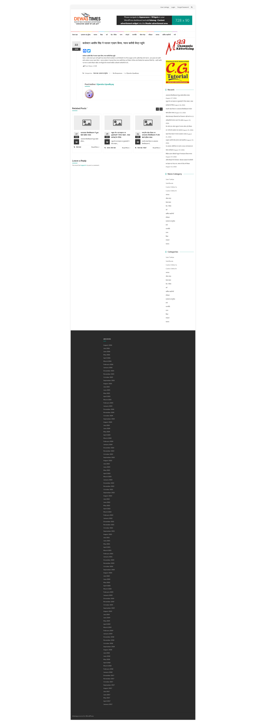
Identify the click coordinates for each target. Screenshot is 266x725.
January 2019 (107, 634)
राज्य (121, 35)
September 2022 (109, 492)
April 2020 (106, 586)
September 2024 (109, 419)
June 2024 (106, 428)
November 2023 (108, 451)
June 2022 (106, 502)
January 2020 (107, 595)
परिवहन (150, 35)
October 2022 (108, 489)
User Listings (164, 7)
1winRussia (169, 183)
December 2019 (108, 598)
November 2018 (108, 640)
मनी (175, 35)
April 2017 (106, 701)
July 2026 (106, 348)
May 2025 (106, 393)
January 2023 (107, 480)
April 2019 (106, 624)
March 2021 (107, 550)
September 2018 (109, 646)
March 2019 (107, 627)
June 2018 (106, 656)
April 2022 (106, 508)
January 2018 (107, 672)
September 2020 (109, 569)
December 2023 (108, 448)
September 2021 (109, 531)
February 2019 (108, 630)
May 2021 (106, 544)
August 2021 (107, 534)
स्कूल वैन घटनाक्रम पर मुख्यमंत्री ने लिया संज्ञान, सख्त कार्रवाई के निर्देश (120, 135)
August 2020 (107, 573)
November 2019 (108, 601)
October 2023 (108, 454)
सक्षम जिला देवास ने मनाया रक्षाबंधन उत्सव (176, 134)
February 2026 (108, 364)
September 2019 (109, 608)
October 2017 (108, 682)
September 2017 (109, 685)
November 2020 (108, 563)
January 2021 (107, 557)
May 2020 (106, 582)
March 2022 (107, 512)
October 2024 (108, 415)
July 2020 (106, 576)
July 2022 (106, 499)
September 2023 (109, 457)
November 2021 (108, 525)
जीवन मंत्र (142, 35)
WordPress (90, 716)
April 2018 (106, 662)
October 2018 (108, 643)
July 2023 (106, 464)
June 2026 (106, 351)
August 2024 (107, 422)
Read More (95, 147)
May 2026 (106, 355)
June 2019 (106, 617)
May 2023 (106, 470)
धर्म (107, 35)
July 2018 (106, 653)
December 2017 (108, 675)
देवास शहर (75, 35)
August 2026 (107, 345)
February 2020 (108, 592)
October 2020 (108, 566)
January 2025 (107, 406)
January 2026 (107, 367)
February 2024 (108, 441)
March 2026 (107, 361)
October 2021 (108, 528)
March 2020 (107, 589)
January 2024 (107, 444)
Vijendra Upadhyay (132, 73)
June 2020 (106, 579)
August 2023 (107, 460)
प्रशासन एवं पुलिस (85, 35)
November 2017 (108, 678)
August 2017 (107, 688)
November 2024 (108, 412)
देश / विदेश (114, 35)
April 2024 (106, 435)
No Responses (117, 73)
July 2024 (106, 425)
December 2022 (108, 483)
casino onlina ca (171, 187)
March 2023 (107, 476)
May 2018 (106, 659)
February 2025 (108, 403)
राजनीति (134, 35)
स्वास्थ (95, 35)
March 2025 (107, 399)
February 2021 (108, 553)
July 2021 (106, 537)
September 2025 (109, 380)
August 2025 (107, 383)
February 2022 (108, 515)
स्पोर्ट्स (127, 35)
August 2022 (107, 496)
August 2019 (107, 611)
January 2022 (107, 518)
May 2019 (106, 621)
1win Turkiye (170, 179)
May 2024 (106, 432)
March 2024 (107, 438)
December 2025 (108, 371)
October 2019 (108, 605)
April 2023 (106, 473)
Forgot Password (183, 7)
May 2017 (106, 698)
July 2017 (106, 691)
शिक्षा (101, 35)
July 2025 (106, 387)
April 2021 (106, 547)
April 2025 (106, 396)
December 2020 (108, 560)
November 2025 (108, 374)
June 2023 (106, 467)
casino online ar (171, 191)
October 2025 (108, 377)
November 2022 (108, 486)
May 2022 (106, 505)
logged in (84, 165)
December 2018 (108, 637)
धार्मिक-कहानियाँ (166, 35)
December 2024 (108, 409)
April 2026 (106, 358)
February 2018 (108, 669)
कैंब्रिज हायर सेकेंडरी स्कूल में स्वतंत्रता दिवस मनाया (179, 154)
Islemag (75, 716)
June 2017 (106, 695)
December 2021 (108, 521)
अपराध (157, 35)
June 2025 (106, 390)
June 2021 (106, 541)
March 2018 (107, 666)
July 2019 (106, 614)
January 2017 (107, 704)
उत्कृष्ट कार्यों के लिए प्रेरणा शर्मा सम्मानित (176, 140)
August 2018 (107, 650)
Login (173, 7)
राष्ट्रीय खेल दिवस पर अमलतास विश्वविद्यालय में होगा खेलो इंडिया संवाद (151, 135)
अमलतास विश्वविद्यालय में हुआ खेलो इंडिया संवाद (178, 95)
